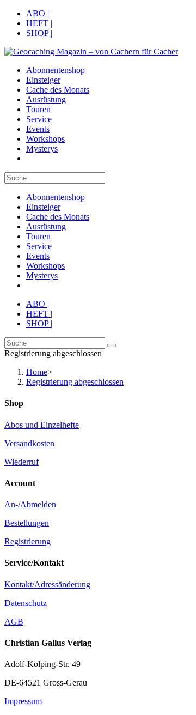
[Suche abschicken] (111, 345)
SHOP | (39, 33)
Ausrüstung (46, 226)
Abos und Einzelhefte (41, 424)
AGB (13, 621)
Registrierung (27, 541)
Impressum (23, 701)
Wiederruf (21, 461)
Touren (38, 236)
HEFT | (39, 23)
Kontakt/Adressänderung (47, 584)
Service (39, 246)
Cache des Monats (57, 216)
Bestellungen (26, 523)
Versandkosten (29, 443)
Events (38, 255)
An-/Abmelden (30, 504)
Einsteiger (43, 206)
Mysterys (42, 275)
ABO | (37, 13)
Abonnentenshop (55, 197)
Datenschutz (25, 603)
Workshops (45, 265)
